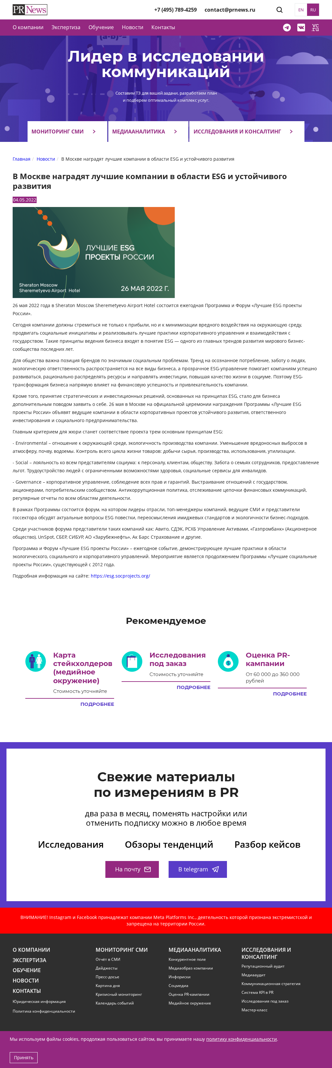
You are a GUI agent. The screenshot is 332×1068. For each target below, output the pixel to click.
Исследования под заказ (265, 1001)
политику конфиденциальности (241, 1039)
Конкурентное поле (187, 959)
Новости (132, 27)
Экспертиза (29, 960)
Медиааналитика (138, 131)
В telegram (193, 869)
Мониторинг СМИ (57, 131)
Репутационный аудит (263, 966)
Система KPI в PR (257, 992)
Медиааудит (254, 975)
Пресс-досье (107, 977)
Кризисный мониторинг (119, 994)
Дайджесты (106, 968)
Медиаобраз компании (191, 968)
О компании (28, 27)
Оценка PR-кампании (189, 994)
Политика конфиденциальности (44, 1011)
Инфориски (180, 977)
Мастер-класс (254, 1010)
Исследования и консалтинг (237, 131)
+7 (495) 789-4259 (175, 9)
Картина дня (108, 985)
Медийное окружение (190, 1003)
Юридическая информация (39, 1001)
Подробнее (97, 704)
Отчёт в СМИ (108, 959)
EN (301, 10)
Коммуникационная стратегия (271, 983)
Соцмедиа (178, 985)
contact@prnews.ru (230, 9)
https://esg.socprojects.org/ (120, 576)
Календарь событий (115, 1003)
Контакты (163, 27)
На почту (127, 869)
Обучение (101, 27)
